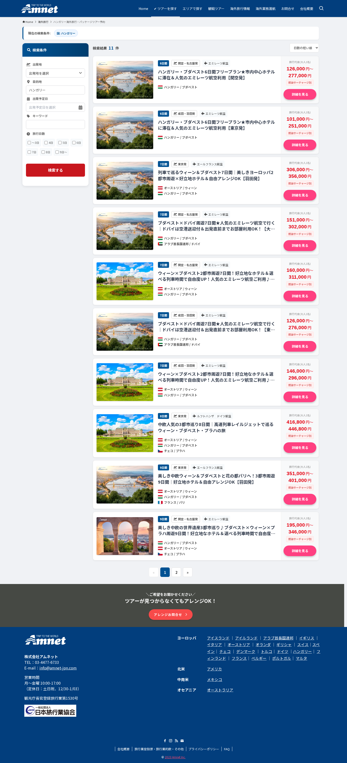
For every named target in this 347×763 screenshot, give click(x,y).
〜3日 (35, 143)
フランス (239, 658)
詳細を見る (300, 94)
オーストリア (239, 644)
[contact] (182, 741)
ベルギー (259, 658)
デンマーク (245, 651)
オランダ (263, 644)
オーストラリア (220, 690)
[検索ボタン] (321, 8)
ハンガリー (302, 651)
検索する (55, 170)
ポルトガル (281, 658)
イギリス (306, 638)
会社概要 (123, 749)
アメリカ (214, 669)
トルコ (266, 651)
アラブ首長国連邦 (278, 638)
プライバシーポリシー (203, 749)
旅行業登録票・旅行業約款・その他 (159, 749)
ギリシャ (284, 644)
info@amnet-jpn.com (58, 668)
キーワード (40, 116)
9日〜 (63, 152)
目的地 (37, 82)
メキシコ (214, 679)
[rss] (176, 741)
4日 (51, 143)
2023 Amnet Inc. (175, 757)
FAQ (227, 749)
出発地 (37, 65)
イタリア (214, 644)
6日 (78, 143)
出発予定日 (40, 99)
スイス (303, 644)
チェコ (225, 651)
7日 (34, 152)
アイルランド (246, 638)
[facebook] (165, 741)
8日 (48, 152)
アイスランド (218, 638)
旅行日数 (39, 134)
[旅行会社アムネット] (40, 8)
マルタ (301, 658)
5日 (65, 143)
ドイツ (282, 651)
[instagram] (171, 741)
